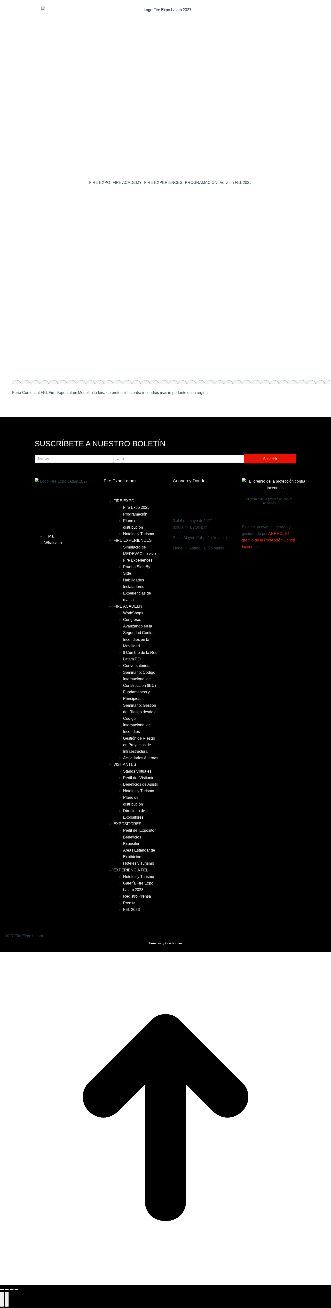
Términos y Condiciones (165, 943)
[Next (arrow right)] (7, 1299)
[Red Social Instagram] (165, 255)
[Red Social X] (165, 213)
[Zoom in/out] (16, 1289)
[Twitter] (259, 561)
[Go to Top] (165, 1282)
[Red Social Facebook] (165, 199)
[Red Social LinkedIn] (165, 227)
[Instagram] (291, 561)
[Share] (7, 1289)
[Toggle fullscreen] (12, 1289)
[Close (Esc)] (2, 1289)
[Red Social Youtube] (165, 241)
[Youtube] (281, 561)
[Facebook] (248, 561)
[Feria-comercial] (171, 382)
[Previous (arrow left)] (2, 1299)
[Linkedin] (270, 561)
